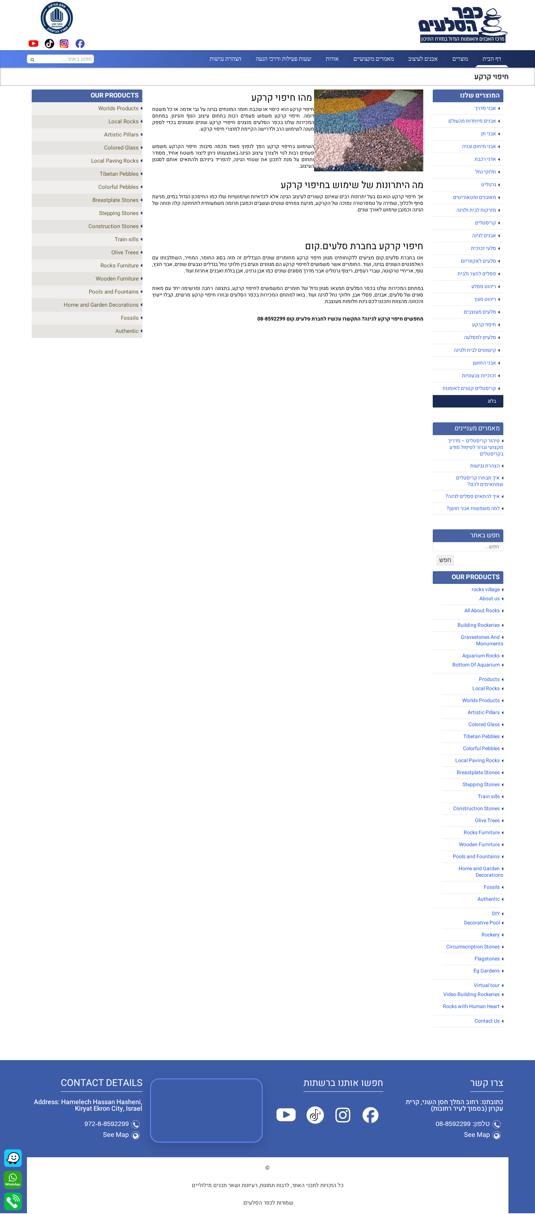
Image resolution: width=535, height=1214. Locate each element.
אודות (332, 58)
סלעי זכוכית (483, 248)
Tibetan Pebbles (481, 736)
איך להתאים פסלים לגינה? (472, 496)
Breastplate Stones (478, 772)
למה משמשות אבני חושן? (473, 508)
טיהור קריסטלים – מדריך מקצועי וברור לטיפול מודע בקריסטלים (475, 447)
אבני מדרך (485, 108)
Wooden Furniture (479, 844)
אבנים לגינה (484, 235)
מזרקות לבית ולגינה (476, 210)
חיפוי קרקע (484, 325)
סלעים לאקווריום (478, 261)
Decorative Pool (482, 923)
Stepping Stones (481, 784)
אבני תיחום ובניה (479, 146)
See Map (477, 1135)
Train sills (489, 796)
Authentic (488, 899)
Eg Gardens (486, 971)
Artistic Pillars (484, 712)
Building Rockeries (478, 625)
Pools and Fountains (476, 856)
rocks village (486, 589)
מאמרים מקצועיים (373, 58)
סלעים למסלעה (480, 337)
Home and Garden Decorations (481, 872)
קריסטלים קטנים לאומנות (469, 388)
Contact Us (487, 1021)
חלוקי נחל (485, 172)
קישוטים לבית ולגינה (475, 350)
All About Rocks (482, 610)
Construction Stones (476, 808)
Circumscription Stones (473, 947)
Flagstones (487, 959)
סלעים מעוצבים (480, 312)
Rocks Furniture (482, 832)
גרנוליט (488, 184)
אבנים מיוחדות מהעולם (472, 121)
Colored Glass (484, 724)
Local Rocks (486, 688)
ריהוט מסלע (483, 286)
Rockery (491, 935)
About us (489, 598)
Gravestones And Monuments (482, 640)
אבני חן (488, 134)
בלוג (492, 401)
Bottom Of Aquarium (476, 665)
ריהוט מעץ (485, 299)
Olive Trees (487, 820)
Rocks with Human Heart (471, 1006)
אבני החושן (484, 363)
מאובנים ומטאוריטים (474, 197)
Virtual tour (487, 985)
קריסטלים (485, 223)
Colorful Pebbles (481, 748)
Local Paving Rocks (477, 760)
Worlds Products (481, 700)
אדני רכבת (485, 159)
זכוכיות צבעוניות (479, 375)
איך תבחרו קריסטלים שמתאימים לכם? (479, 481)
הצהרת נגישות (225, 58)
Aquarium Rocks (481, 656)
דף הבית (492, 58)
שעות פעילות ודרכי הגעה (283, 58)
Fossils (492, 887)
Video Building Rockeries (471, 994)
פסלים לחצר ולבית (476, 274)
